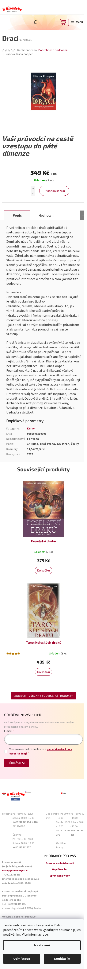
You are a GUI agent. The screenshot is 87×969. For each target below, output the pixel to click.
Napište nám (59, 869)
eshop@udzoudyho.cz (15, 870)
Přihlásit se (17, 763)
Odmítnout (21, 958)
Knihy (31, 429)
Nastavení (42, 945)
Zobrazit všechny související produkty (43, 695)
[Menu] (76, 22)
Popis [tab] (17, 215)
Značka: (19, 54)
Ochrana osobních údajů (59, 863)
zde (45, 934)
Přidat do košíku (54, 190)
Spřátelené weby (60, 876)
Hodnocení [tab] (46, 215)
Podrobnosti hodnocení (53, 50)
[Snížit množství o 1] (33, 193)
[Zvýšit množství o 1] (33, 188)
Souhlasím (62, 958)
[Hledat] (35, 22)
